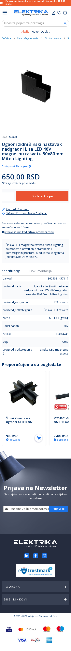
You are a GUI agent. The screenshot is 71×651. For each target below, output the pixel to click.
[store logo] (31, 13)
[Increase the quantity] (12, 196)
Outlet (45, 31)
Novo (35, 31)
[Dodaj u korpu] (39, 438)
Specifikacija (11, 271)
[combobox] (35, 23)
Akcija (25, 31)
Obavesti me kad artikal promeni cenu (29, 232)
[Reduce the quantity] (4, 196)
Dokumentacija (40, 271)
